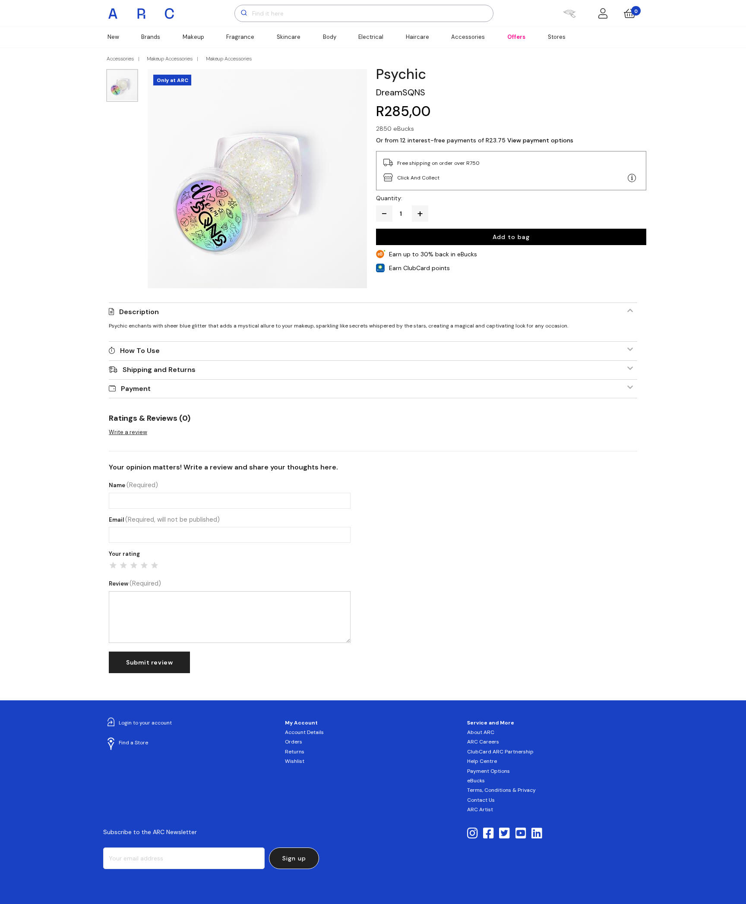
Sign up (294, 858)
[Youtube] (520, 833)
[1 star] (113, 565)
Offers (516, 37)
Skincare (288, 37)
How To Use (140, 350)
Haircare (417, 37)
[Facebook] (488, 833)
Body (329, 37)
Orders (293, 741)
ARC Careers (483, 741)
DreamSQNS (400, 92)
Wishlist (294, 761)
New (113, 37)
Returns (294, 751)
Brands (150, 37)
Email (164, 520)
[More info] (632, 178)
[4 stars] (144, 565)
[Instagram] (472, 833)
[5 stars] (154, 565)
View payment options (540, 140)
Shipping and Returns (159, 369)
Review (135, 584)
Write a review (128, 432)
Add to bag (511, 237)
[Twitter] (504, 833)
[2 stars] (123, 565)
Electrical (370, 37)
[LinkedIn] (536, 833)
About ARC (480, 732)
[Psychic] (257, 178)
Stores (557, 37)
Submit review (149, 662)
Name (133, 485)
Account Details (304, 732)
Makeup (193, 37)
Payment (136, 388)
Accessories (468, 37)
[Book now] (569, 13)
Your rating (124, 554)
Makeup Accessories (170, 58)
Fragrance (240, 37)
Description (139, 311)
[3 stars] (134, 565)
